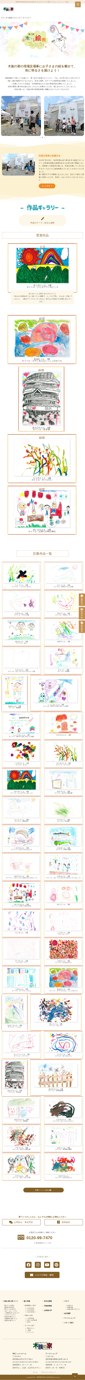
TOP (2, 18)
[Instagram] (38, 1265)
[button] (3, 116)
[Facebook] (29, 1265)
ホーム (35, 1372)
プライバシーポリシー (48, 1372)
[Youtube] (47, 1265)
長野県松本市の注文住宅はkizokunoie (48, 1377)
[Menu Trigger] (78, 4)
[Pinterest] (56, 1265)
